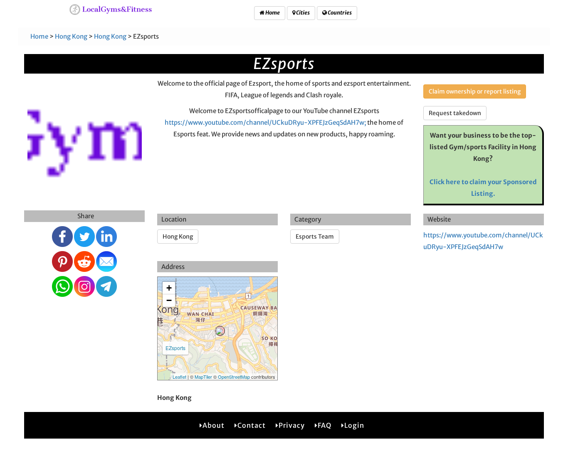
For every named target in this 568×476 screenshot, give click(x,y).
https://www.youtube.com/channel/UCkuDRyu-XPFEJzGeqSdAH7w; (265, 122)
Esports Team (315, 236)
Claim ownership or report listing (475, 91)
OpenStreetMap (234, 376)
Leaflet (179, 376)
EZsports (175, 347)
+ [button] (169, 288)
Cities (302, 12)
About (214, 425)
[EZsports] (220, 331)
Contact (251, 425)
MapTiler (203, 376)
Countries (339, 12)
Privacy (292, 425)
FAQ (324, 425)
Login (354, 425)
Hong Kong (71, 36)
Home (272, 12)
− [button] (169, 300)
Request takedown (455, 113)
